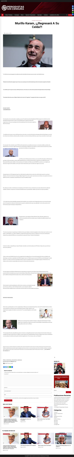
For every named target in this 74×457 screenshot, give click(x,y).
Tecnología (16, 14)
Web (5, 394)
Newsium (42, 455)
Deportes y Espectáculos (30, 14)
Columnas (46, 14)
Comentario (6, 373)
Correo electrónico (7, 390)
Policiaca (55, 417)
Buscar (55, 390)
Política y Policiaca (8, 14)
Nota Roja (70, 14)
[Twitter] (73, 8)
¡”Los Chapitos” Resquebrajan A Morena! (61, 407)
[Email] (73, 10)
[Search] (67, 15)
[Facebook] (73, 6)
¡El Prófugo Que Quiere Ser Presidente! (60, 401)
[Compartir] (73, 14)
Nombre (6, 387)
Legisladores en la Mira (54, 14)
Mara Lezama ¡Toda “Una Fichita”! (43, 419)
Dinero (22, 14)
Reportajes (40, 14)
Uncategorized (56, 424)
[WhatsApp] (73, 12)
